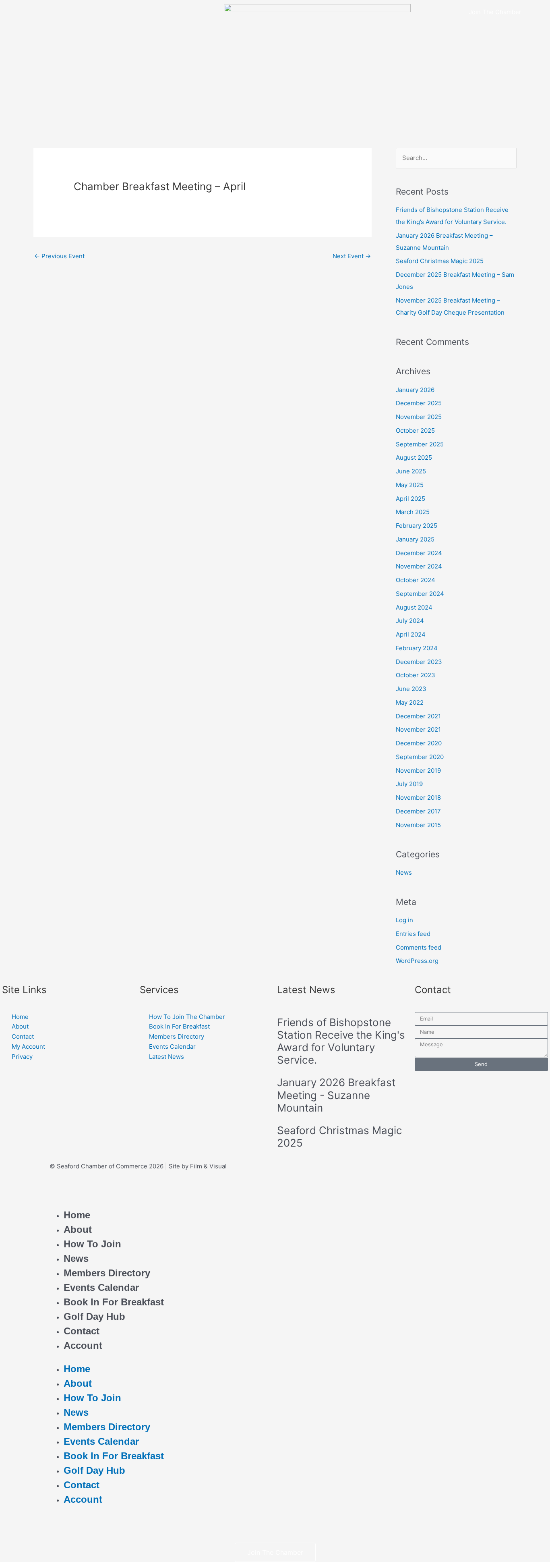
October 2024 (415, 580)
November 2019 (418, 770)
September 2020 (420, 757)
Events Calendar (101, 1287)
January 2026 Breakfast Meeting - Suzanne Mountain (336, 1095)
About (78, 1229)
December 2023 (419, 662)
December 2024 (419, 553)
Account (83, 1345)
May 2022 (410, 702)
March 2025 (413, 512)
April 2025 (410, 498)
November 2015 (418, 825)
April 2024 (411, 634)
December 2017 (418, 811)
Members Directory (107, 1272)
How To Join (92, 1243)
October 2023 (415, 675)
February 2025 (416, 525)
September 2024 (420, 593)
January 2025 (415, 539)
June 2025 (411, 471)
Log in (404, 920)
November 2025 (419, 417)
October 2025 (415, 430)
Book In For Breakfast (114, 1301)
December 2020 (419, 743)
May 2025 (410, 485)
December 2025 (419, 403)
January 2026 (415, 390)
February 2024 (417, 648)
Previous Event (59, 256)
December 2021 (418, 716)
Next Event (352, 256)
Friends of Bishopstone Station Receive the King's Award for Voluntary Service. (341, 1041)
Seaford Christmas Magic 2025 (440, 261)
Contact (81, 1331)
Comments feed (418, 947)
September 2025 (420, 444)
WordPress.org (417, 961)
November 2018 (418, 797)
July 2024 (410, 620)
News (404, 872)
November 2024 (419, 566)
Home (77, 1214)
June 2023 (411, 689)
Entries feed (413, 934)
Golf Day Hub (94, 1316)
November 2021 (418, 729)
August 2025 (414, 457)
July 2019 (409, 784)
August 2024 (414, 607)
